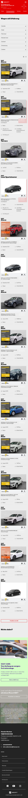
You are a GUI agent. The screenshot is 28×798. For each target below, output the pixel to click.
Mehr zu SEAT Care (14, 679)
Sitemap (4, 765)
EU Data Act (5, 779)
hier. (20, 718)
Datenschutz (5, 760)
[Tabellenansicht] (26, 57)
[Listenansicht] (24, 57)
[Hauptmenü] (26, 2)
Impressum (4, 756)
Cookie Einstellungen (7, 770)
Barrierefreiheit (6, 775)
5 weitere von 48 (14, 620)
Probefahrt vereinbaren (14, 696)
